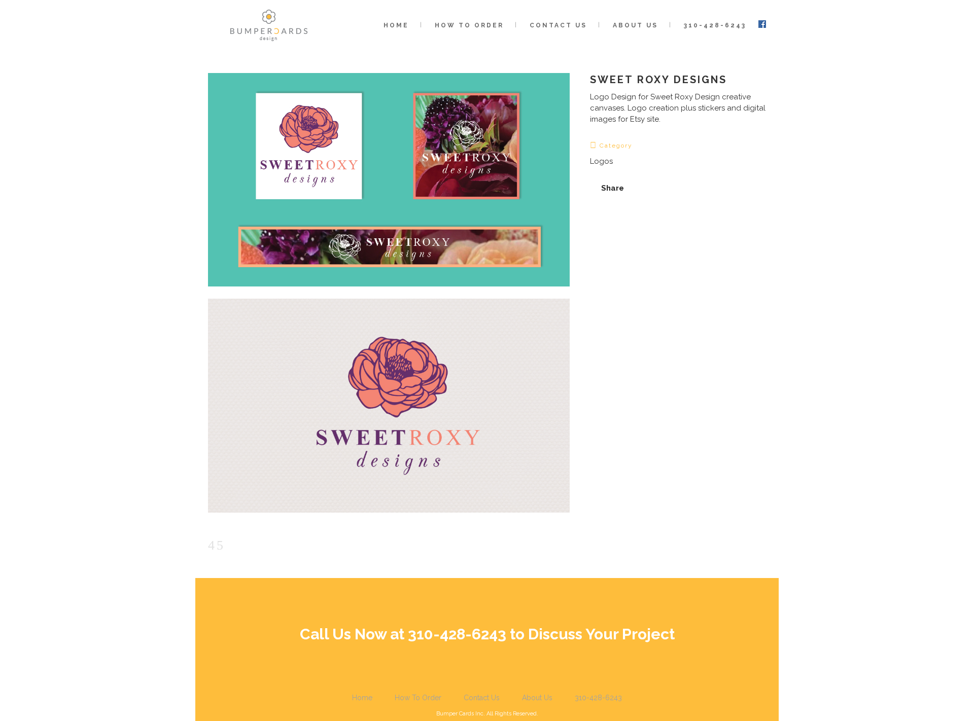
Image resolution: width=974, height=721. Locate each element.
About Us (537, 698)
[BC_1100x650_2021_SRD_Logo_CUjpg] (389, 519)
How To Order (418, 698)
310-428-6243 (598, 698)
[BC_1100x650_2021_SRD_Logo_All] (389, 293)
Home (362, 698)
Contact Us (482, 698)
